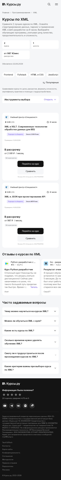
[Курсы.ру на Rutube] (32, 405)
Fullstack (21, 74)
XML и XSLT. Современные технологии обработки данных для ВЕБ (26, 128)
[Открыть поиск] (49, 4)
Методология (7, 459)
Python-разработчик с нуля (25, 262)
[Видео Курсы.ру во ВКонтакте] (25, 405)
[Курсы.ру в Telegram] (11, 405)
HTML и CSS (37, 74)
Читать (33, 287)
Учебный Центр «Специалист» (23, 117)
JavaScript (53, 74)
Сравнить (30, 171)
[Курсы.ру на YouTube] (4, 405)
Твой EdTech (7, 442)
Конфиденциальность (11, 453)
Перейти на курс (30, 163)
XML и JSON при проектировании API (25, 196)
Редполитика (7, 466)
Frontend (8, 74)
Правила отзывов (9, 463)
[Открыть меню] (56, 4)
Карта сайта (7, 449)
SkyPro (20, 265)
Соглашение (7, 456)
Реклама (6, 470)
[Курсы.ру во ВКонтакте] (18, 405)
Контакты (6, 446)
